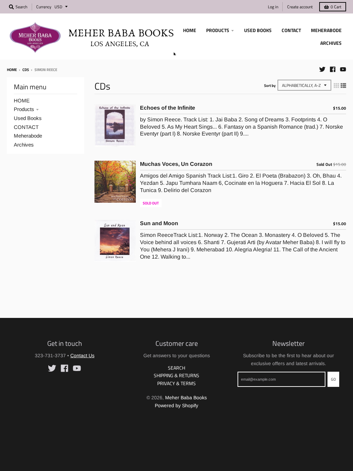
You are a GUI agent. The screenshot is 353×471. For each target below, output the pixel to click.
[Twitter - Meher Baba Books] (322, 69)
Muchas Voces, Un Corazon (176, 164)
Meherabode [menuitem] (326, 30)
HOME (22, 100)
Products (24, 109)
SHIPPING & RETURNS (176, 375)
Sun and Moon (159, 223)
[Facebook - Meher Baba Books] (333, 69)
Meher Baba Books (186, 397)
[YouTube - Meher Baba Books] (343, 69)
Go (333, 379)
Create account (300, 6)
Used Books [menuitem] (258, 30)
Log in (273, 6)
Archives (24, 145)
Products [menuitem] (217, 30)
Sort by (270, 85)
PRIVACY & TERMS (176, 383)
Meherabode (28, 136)
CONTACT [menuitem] (291, 30)
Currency (43, 6)
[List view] (343, 85)
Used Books (28, 118)
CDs (25, 69)
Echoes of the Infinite (167, 108)
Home (12, 69)
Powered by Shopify (176, 405)
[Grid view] (336, 85)
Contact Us (82, 355)
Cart (336, 6)
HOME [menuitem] (189, 30)
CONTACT (26, 127)
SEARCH (176, 367)
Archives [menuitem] (331, 43)
